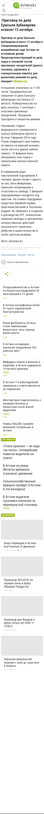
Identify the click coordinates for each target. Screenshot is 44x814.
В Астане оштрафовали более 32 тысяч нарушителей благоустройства (21, 308)
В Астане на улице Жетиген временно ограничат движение (18, 469)
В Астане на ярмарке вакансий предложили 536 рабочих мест (19, 347)
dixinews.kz (20, 81)
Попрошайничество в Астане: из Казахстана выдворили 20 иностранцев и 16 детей (21, 291)
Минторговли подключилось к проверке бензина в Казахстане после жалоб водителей (22, 405)
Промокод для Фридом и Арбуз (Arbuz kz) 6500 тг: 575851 (19, 623)
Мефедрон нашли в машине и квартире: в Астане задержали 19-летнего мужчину (22, 365)
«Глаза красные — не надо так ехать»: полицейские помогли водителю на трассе (21, 452)
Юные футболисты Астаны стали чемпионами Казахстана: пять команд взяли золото (19, 328)
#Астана (31, 255)
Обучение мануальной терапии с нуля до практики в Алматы (21, 662)
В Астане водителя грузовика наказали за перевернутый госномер (20, 501)
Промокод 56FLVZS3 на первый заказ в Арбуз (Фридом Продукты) (18, 583)
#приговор (22, 255)
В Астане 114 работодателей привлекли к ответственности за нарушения (21, 386)
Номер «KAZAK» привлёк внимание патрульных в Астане (18, 427)
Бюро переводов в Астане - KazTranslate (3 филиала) (21, 544)
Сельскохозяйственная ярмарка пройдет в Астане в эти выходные (22, 485)
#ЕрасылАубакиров (8, 255)
